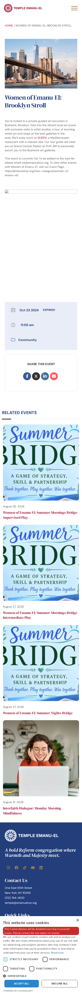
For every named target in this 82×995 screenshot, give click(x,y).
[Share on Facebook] (27, 376)
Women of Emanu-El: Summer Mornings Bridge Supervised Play (40, 515)
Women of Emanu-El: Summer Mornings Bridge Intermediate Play (40, 615)
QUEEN (42, 137)
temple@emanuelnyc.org (21, 903)
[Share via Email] (54, 376)
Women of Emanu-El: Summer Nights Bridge (38, 712)
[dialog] (41, 955)
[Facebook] (16, 867)
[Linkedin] (41, 867)
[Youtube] (32, 867)
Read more (57, 952)
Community (27, 340)
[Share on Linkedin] (45, 376)
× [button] (77, 920)
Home (9, 25)
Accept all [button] (21, 983)
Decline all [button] (60, 983)
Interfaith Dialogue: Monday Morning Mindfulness (32, 810)
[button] (41, 975)
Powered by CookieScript (18, 990)
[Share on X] (36, 376)
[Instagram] (8, 867)
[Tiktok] (24, 867)
